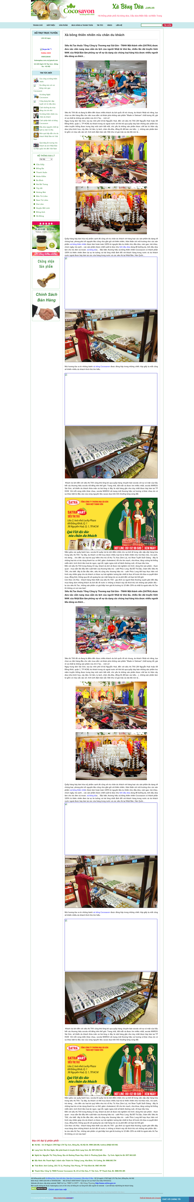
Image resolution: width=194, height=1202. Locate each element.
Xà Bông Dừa (50, 1178)
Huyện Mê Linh (43, 208)
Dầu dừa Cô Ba (87, 1178)
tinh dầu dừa (124, 247)
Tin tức (100, 25)
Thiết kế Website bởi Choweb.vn (151, 1198)
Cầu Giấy (40, 164)
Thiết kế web (77, 1198)
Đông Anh (40, 212)
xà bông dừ (91, 250)
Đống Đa (40, 168)
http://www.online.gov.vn (105, 1183)
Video (109, 25)
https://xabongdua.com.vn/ (63, 1198)
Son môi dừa (60, 1178)
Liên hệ (119, 25)
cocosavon (70, 1198)
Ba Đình (39, 180)
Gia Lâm (40, 204)
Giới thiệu (51, 25)
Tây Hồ (39, 188)
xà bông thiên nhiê (77, 244)
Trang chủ (38, 25)
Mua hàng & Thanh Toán (82, 25)
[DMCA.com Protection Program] (39, 1189)
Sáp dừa (69, 1178)
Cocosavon (76, 1178)
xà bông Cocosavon (101, 366)
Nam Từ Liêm (42, 200)
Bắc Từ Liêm (42, 196)
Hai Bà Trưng (42, 184)
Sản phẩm (63, 25)
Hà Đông (40, 216)
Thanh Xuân (41, 172)
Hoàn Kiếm (41, 176)
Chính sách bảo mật (58, 1189)
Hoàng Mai (41, 192)
